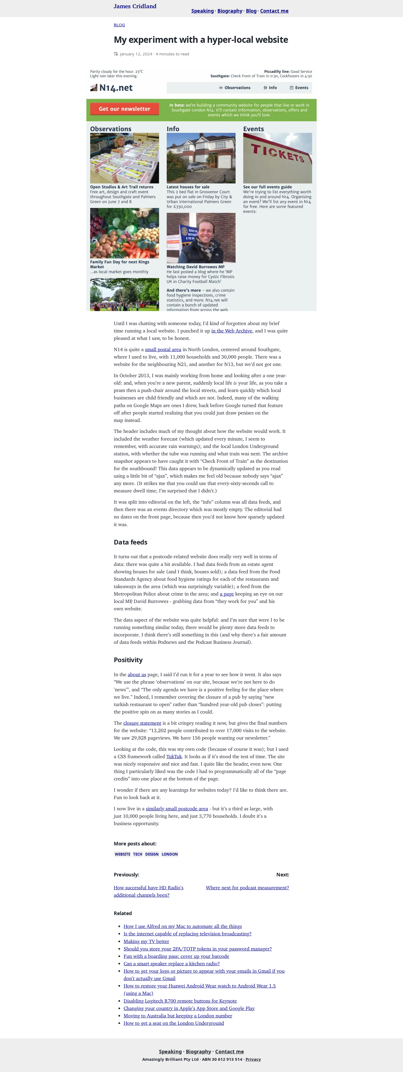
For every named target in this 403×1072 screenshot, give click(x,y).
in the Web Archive (231, 329)
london (170, 854)
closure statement (142, 722)
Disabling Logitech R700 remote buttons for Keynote (180, 1000)
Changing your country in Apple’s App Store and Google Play (189, 1007)
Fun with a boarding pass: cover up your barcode (176, 955)
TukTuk (174, 755)
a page (227, 592)
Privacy (253, 1059)
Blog (251, 10)
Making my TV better (146, 940)
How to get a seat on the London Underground (174, 1022)
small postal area (163, 348)
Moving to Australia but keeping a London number (178, 1014)
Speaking (202, 10)
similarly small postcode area (177, 807)
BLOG (119, 24)
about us (137, 673)
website (122, 854)
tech (137, 854)
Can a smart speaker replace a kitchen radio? (172, 962)
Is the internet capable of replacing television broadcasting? (188, 932)
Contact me (274, 10)
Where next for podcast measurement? (247, 886)
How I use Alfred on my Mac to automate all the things (183, 925)
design (152, 854)
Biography (229, 10)
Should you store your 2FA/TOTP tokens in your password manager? (198, 947)
